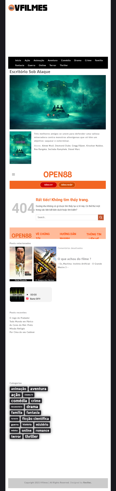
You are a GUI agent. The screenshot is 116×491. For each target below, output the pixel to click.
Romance (42, 430)
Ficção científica (35, 418)
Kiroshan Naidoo (94, 146)
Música (14, 431)
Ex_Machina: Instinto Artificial (75, 264)
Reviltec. (87, 483)
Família (99, 60)
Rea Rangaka (40, 149)
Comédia (66, 60)
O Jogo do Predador (20, 318)
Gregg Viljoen (78, 146)
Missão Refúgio (17, 329)
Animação (39, 60)
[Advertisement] (58, 35)
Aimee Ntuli (48, 146)
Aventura (53, 60)
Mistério (42, 424)
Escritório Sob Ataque (30, 72)
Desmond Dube (63, 146)
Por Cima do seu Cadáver (22, 332)
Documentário (16, 407)
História (27, 424)
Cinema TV (28, 395)
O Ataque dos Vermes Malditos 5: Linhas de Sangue (45, 282)
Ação (27, 60)
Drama (77, 60)
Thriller (64, 65)
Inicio (18, 60)
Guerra (31, 65)
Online (42, 65)
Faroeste (14, 418)
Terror (53, 65)
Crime (88, 60)
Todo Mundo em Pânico (21, 322)
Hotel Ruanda (21, 280)
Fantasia (19, 65)
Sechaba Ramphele (57, 149)
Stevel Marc (74, 149)
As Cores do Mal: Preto (21, 325)
